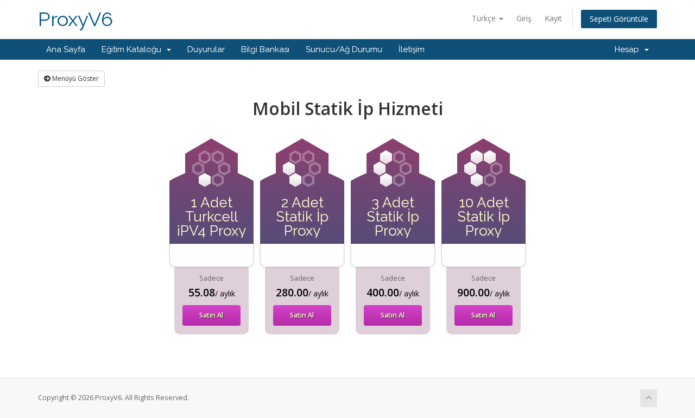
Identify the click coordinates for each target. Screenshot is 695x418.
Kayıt (553, 18)
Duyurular (206, 49)
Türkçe (485, 18)
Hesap (629, 49)
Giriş (524, 18)
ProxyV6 (75, 19)
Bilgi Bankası (265, 49)
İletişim (412, 49)
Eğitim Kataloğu (134, 49)
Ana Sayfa (65, 49)
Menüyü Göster (74, 78)
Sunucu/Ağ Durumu (344, 49)
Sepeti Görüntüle (619, 19)
